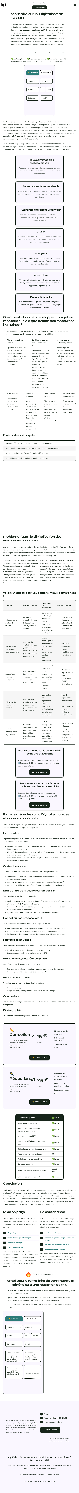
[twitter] (37, 1478)
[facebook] (34, 1478)
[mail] (44, 1478)
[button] (21, 1233)
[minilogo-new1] (3, 4)
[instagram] (41, 1478)
